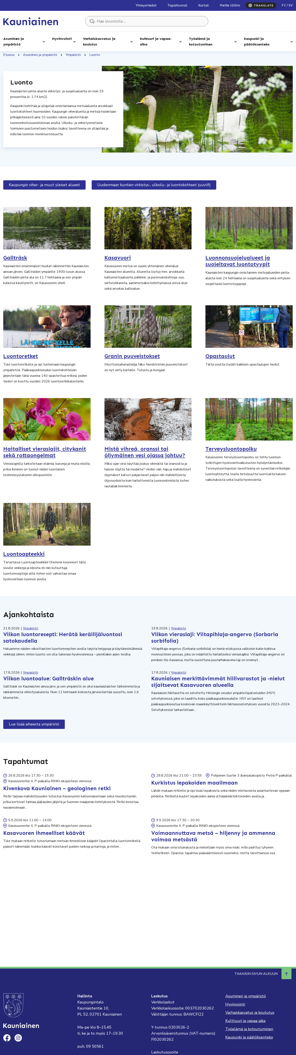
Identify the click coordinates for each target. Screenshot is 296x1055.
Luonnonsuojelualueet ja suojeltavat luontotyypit (237, 261)
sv (291, 5)
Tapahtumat (177, 5)
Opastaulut (220, 356)
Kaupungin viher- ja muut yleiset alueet (44, 184)
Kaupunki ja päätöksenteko (257, 41)
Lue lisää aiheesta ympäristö (34, 724)
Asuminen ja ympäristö (13, 41)
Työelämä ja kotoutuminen (200, 41)
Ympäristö (73, 54)
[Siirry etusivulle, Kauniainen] (30, 21)
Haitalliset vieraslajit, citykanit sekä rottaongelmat (44, 452)
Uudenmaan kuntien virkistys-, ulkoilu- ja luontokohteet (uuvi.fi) (154, 184)
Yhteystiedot (146, 5)
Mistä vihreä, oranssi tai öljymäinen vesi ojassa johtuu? (144, 452)
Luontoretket (20, 356)
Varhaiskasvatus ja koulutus (99, 41)
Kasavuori (117, 258)
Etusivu (9, 54)
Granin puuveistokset (132, 356)
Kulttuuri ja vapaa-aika (156, 41)
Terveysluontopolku (231, 449)
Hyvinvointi (62, 39)
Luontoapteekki (24, 554)
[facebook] (7, 1038)
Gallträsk (15, 258)
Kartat (203, 5)
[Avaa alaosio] (44, 41)
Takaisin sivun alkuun (256, 973)
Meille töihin (230, 5)
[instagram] (18, 1038)
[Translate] (261, 5)
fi (284, 5)
